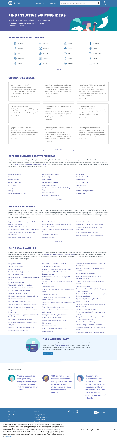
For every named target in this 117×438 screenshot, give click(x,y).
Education (20, 48)
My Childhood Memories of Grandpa (20, 320)
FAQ (9, 419)
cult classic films (17, 164)
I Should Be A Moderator (16, 282)
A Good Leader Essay (49, 326)
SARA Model (12, 185)
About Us (11, 414)
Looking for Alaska (48, 193)
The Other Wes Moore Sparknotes (19, 227)
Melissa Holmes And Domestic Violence (20, 307)
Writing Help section (61, 345)
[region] (58, 430)
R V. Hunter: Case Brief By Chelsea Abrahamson (23, 230)
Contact (10, 417)
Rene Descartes (47, 180)
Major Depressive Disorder (17, 193)
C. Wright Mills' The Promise (51, 266)
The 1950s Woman (48, 287)
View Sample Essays (21, 78)
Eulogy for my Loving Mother (85, 273)
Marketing (45, 53)
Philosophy (21, 58)
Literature (70, 63)
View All (58, 70)
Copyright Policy (39, 415)
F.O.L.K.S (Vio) (46, 323)
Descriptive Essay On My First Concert (54, 315)
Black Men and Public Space (51, 195)
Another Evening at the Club (85, 191)
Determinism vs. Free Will (50, 182)
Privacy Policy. (9, 436)
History (20, 63)
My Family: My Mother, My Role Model (88, 299)
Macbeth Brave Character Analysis (87, 309)
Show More (58, 149)
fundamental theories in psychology (35, 164)
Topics (45, 3)
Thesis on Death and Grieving (85, 322)
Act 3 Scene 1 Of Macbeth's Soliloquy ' (54, 264)
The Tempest (80, 193)
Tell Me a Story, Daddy (15, 266)
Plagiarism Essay (47, 331)
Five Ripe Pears (81, 185)
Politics (70, 48)
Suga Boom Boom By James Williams (20, 272)
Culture (70, 43)
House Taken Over (82, 182)
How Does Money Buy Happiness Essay (21, 288)
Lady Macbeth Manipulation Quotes (19, 237)
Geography (46, 48)
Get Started (48, 353)
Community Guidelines (41, 417)
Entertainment (97, 53)
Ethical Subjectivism (48, 177)
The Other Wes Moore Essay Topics (87, 232)
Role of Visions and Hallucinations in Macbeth (90, 332)
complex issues (70, 254)
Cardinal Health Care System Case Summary (90, 235)
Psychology (46, 58)
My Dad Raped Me (14, 269)
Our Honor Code (39, 420)
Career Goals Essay (14, 182)
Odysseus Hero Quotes (49, 294)
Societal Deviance (14, 180)
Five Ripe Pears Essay (83, 286)
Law (19, 53)
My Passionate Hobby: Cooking (18, 299)
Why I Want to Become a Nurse (52, 317)
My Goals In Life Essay (15, 275)
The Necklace (80, 180)
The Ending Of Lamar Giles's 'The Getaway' (90, 225)
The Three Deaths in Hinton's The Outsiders (22, 304)
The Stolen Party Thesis (50, 235)
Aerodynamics (12, 188)
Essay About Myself (14, 264)
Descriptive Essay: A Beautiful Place (19, 301)
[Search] (98, 3)
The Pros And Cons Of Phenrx (18, 293)
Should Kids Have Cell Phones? (18, 330)
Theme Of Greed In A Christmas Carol (20, 285)
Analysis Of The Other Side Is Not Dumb (21, 327)
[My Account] (105, 3)
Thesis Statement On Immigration (53, 307)
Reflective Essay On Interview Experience (89, 325)
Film (69, 53)
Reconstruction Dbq (48, 237)
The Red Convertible (82, 177)
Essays (38, 3)
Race (9, 177)
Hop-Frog (79, 188)
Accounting (21, 43)
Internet (95, 48)
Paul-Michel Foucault (49, 185)
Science (95, 58)
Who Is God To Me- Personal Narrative (54, 328)
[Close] (114, 430)
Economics (96, 43)
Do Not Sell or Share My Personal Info (90, 430)
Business (45, 43)
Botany (10, 191)
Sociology (95, 63)
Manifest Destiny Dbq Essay (51, 222)
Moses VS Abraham (82, 301)
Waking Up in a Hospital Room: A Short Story (56, 269)
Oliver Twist (80, 174)
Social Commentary (14, 174)
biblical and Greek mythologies (53, 254)
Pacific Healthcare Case (83, 222)
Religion (70, 58)
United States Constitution (50, 174)
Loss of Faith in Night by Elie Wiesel (19, 290)
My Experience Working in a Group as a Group (23, 296)
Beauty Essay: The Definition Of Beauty (54, 320)
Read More (14, 96)
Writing (52, 3)
